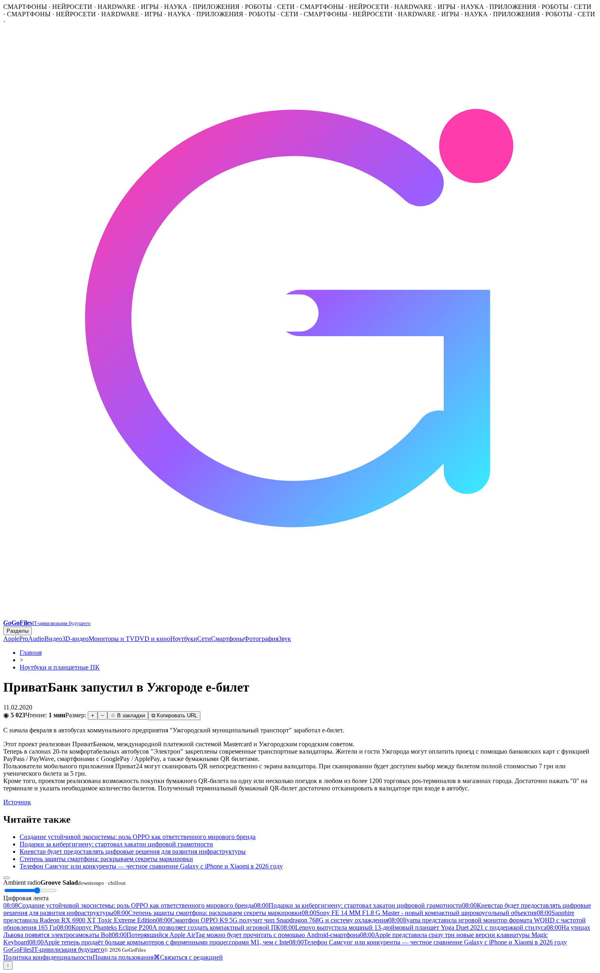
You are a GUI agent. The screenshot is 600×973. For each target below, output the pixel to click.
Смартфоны (227, 638)
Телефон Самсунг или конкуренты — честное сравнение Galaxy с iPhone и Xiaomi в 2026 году (151, 866)
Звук (284, 638)
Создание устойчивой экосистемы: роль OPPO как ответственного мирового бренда (138, 836)
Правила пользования (123, 957)
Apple (11, 638)
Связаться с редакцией (191, 957)
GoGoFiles (53, 949)
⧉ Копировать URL (174, 715)
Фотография (261, 638)
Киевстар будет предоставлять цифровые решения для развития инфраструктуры (133, 851)
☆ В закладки (128, 715)
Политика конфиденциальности (48, 957)
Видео (53, 638)
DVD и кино (152, 638)
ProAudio (31, 638)
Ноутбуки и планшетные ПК (60, 667)
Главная (31, 652)
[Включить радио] (6, 878)
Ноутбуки (183, 638)
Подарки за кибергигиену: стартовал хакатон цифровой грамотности (116, 844)
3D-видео (75, 638)
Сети (204, 638)
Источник (17, 802)
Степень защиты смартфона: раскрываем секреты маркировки (106, 858)
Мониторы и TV (112, 638)
